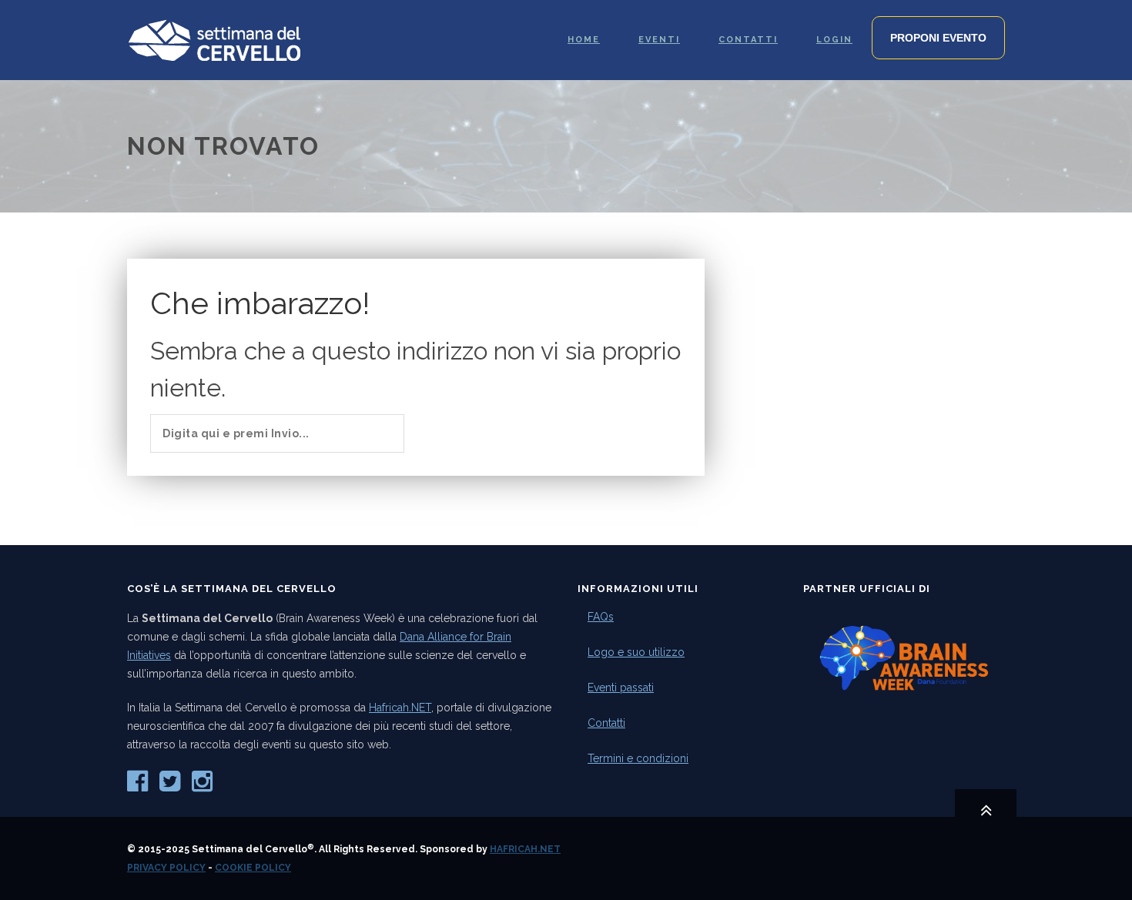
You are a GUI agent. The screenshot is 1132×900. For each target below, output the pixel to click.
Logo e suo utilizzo (636, 652)
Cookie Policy (253, 867)
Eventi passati (621, 687)
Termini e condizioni (638, 758)
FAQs (601, 617)
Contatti (606, 723)
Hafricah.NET (400, 707)
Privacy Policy (166, 867)
